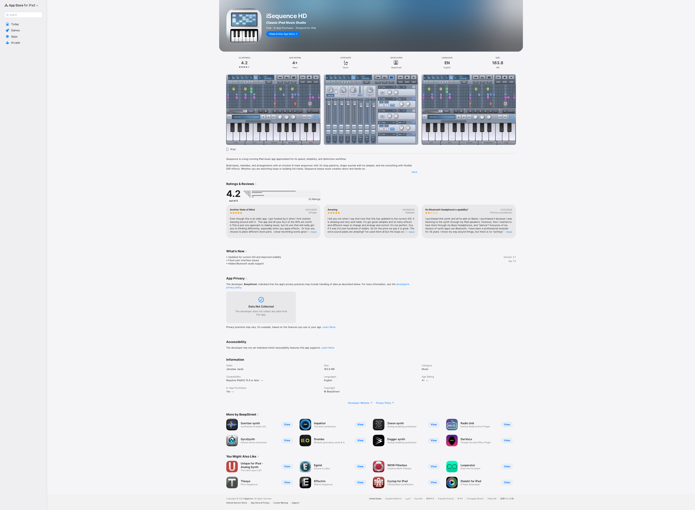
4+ (423, 380)
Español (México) (393, 499)
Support (295, 503)
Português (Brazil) (475, 499)
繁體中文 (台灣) (507, 499)
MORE (314, 231)
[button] (23, 24)
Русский (418, 499)
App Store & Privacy (260, 503)
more (414, 171)
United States (375, 499)
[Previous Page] (222, 109)
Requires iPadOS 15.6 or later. (243, 380)
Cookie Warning (280, 503)
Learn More (329, 327)
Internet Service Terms (236, 503)
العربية (407, 499)
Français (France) (446, 499)
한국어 (460, 499)
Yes (228, 391)
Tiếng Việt (491, 499)
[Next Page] (519, 109)
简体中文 (430, 499)
